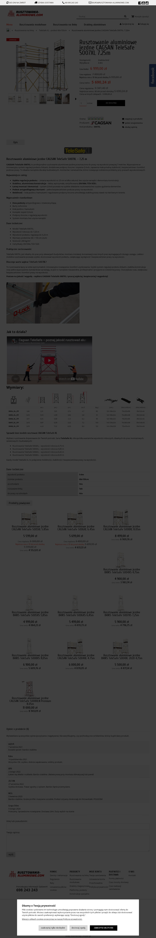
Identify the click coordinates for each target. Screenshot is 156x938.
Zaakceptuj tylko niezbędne (53, 928)
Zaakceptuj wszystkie (103, 928)
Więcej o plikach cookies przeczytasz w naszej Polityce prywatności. (52, 919)
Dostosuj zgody (78, 928)
